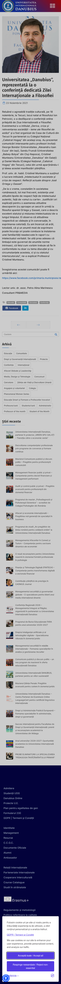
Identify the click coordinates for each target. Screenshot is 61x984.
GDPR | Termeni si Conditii (20, 934)
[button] (6, 978)
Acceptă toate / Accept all (30, 955)
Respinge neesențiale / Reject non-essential (30, 966)
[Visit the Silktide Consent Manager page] (52, 975)
